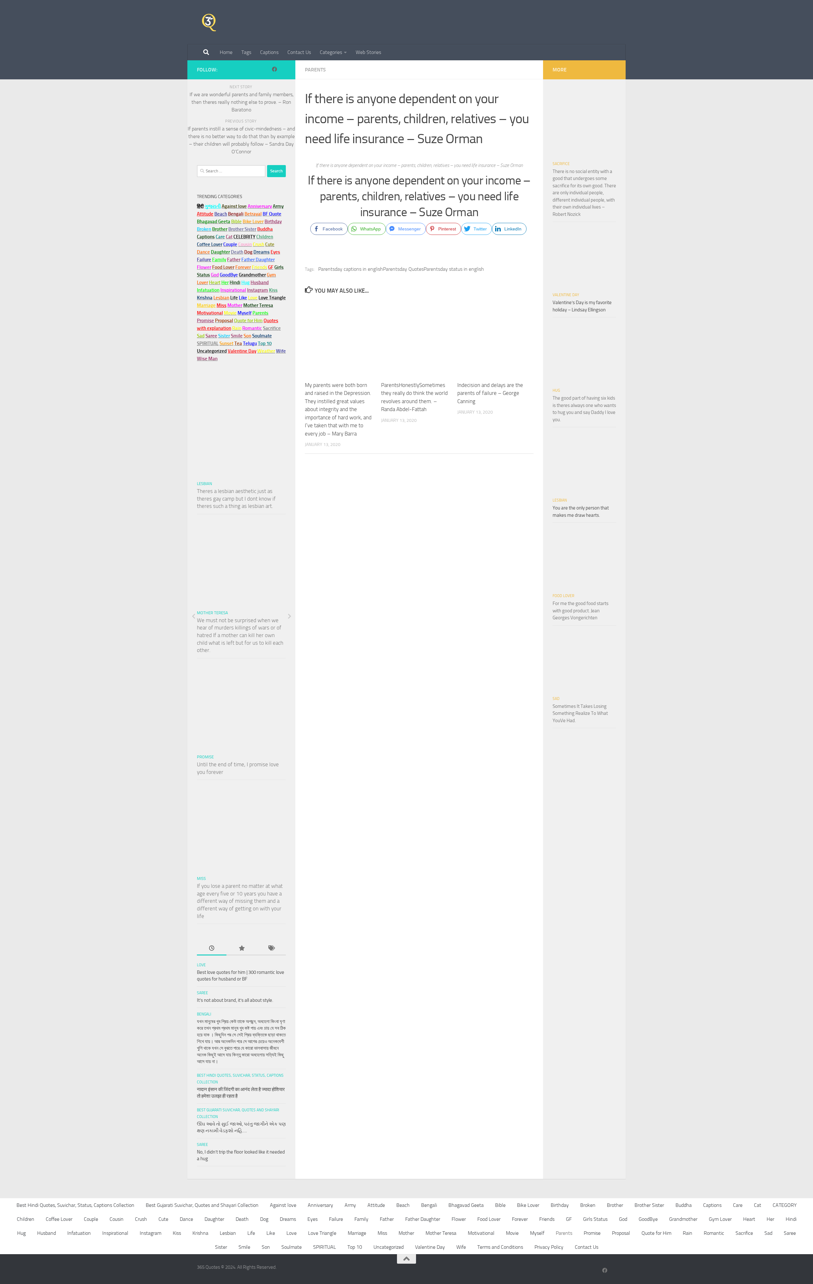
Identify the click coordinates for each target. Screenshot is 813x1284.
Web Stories (368, 52)
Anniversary (320, 1205)
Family (219, 260)
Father (387, 1219)
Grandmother (683, 1219)
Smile (244, 1247)
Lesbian (204, 483)
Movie (512, 1233)
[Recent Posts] (211, 948)
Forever (520, 1219)
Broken (587, 1205)
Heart (749, 1219)
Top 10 (354, 1247)
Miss (221, 305)
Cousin (117, 1219)
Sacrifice (272, 328)
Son (266, 1247)
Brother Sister (649, 1205)
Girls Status (595, 1219)
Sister (221, 1247)
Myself (537, 1233)
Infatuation (79, 1233)
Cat (757, 1205)
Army (350, 1205)
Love (201, 965)
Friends (546, 1219)
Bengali (204, 1014)
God (623, 1219)
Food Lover (563, 596)
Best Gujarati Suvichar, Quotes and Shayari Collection (202, 1205)
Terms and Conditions (500, 1247)
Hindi (791, 1219)
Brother (615, 1205)
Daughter (214, 1219)
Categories (331, 52)
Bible (500, 1205)
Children (25, 1219)
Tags (246, 52)
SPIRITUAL (207, 343)
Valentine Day (242, 351)
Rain (687, 1233)
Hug (245, 282)
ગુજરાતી (213, 206)
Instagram (257, 290)
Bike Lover (528, 1205)
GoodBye (648, 1219)
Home (226, 52)
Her (225, 282)
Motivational (481, 1233)
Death (242, 1219)
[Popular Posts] (241, 948)
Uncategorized (388, 1247)
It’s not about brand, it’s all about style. (235, 1000)
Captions (269, 52)
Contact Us (299, 52)
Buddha (683, 1205)
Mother (406, 1233)
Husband (260, 282)
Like (270, 1233)
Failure (336, 1219)
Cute (163, 1219)
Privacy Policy (548, 1247)
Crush (141, 1219)
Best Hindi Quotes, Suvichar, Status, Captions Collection (75, 1205)
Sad (556, 698)
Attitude (205, 214)
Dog (264, 1219)
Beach (220, 214)
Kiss (177, 1233)
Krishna (200, 1233)
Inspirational (115, 1233)
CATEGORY (785, 1205)
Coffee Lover (59, 1219)
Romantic (714, 1233)
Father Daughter (422, 1219)
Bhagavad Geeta (466, 1205)
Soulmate (291, 1247)
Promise (205, 320)
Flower (459, 1219)
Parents (315, 70)
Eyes (312, 1219)
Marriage (206, 305)
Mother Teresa (212, 612)
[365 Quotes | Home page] (209, 22)
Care (737, 1205)
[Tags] (271, 948)
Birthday (273, 221)
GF (569, 1219)
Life (251, 1233)
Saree (202, 993)
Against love (283, 1205)
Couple (91, 1219)
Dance (186, 1219)
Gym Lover (720, 1219)
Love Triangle (322, 1233)
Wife (461, 1247)
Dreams (288, 1219)
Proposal (621, 1233)
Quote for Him (656, 1233)
